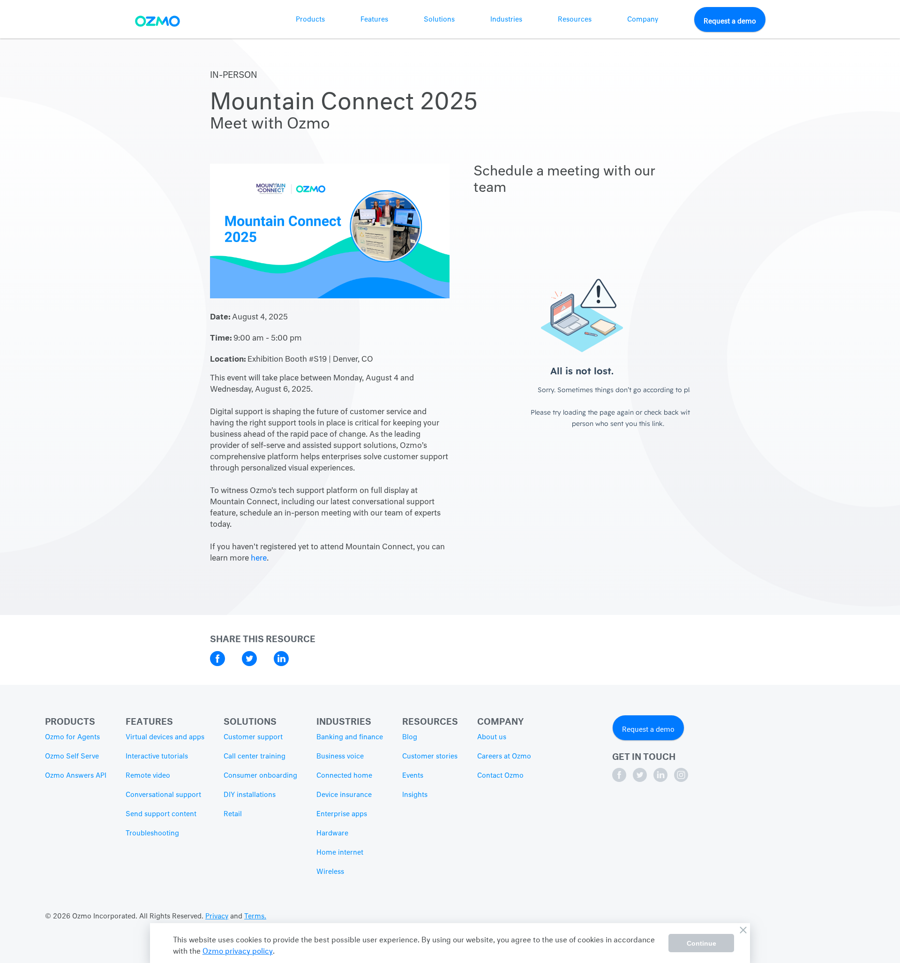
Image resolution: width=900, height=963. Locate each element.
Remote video (148, 776)
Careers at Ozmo (504, 756)
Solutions (439, 19)
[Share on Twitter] (250, 664)
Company (642, 19)
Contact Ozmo (500, 776)
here (259, 558)
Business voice (340, 756)
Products (310, 19)
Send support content (161, 814)
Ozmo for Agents (72, 737)
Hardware (332, 833)
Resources (575, 19)
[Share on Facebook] (218, 664)
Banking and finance (349, 737)
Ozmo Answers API (75, 776)
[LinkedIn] (661, 780)
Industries (506, 19)
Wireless (330, 872)
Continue (701, 943)
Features (374, 19)
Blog (409, 737)
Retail (233, 814)
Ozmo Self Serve (72, 756)
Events (412, 776)
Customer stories (430, 756)
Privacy (216, 916)
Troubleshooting (152, 833)
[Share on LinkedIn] (281, 664)
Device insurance (344, 795)
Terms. (255, 916)
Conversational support (163, 795)
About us (491, 737)
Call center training (254, 756)
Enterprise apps (341, 814)
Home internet (339, 852)
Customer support (253, 737)
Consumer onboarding (260, 776)
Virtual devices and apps (165, 737)
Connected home (344, 776)
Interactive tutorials (157, 756)
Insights (415, 795)
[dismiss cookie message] (743, 930)
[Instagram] (681, 780)
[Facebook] (620, 780)
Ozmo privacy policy (237, 949)
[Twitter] (641, 780)
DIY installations (250, 795)
